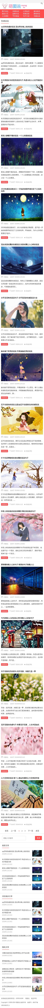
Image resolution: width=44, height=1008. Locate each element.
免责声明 (34, 998)
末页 (37, 831)
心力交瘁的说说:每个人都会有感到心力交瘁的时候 (20, 778)
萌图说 (27, 998)
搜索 (38, 838)
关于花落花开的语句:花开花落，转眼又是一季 (18, 671)
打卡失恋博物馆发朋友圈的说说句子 (14, 458)
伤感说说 (4, 73)
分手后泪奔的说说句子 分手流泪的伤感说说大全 (19, 298)
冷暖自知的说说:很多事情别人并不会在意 (15, 953)
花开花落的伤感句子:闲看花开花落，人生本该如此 (20, 725)
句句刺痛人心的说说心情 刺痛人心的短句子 (17, 618)
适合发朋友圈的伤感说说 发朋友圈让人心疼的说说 (20, 244)
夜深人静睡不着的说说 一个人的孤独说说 (16, 136)
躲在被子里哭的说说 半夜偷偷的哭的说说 (16, 351)
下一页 (30, 831)
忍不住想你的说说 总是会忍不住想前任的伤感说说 (20, 404)
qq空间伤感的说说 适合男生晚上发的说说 (17, 27)
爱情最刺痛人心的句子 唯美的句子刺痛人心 (17, 564)
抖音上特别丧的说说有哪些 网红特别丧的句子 (18, 511)
